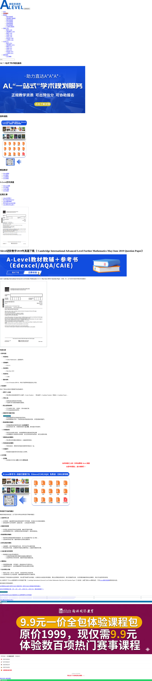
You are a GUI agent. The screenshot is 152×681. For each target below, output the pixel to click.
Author (10, 595)
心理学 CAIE (9, 40)
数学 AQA (9, 43)
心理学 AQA (9, 53)
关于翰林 (8, 56)
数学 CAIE (9, 30)
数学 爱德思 (9, 16)
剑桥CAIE (6, 28)
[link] (76, 680)
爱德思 (5, 15)
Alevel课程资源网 (105, 580)
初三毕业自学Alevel (8, 199)
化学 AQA (9, 50)
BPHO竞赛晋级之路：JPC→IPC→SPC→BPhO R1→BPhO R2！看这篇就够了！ (22, 589)
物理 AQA (9, 46)
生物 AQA (9, 48)
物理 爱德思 (9, 20)
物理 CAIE (9, 33)
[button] (76, 601)
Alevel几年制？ (7, 198)
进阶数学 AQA (10, 45)
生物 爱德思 (9, 23)
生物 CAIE (9, 35)
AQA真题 (6, 187)
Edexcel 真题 (6, 185)
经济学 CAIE (9, 38)
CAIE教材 (6, 176)
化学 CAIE (9, 36)
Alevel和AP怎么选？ (8, 204)
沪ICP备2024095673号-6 (6, 600)
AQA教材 (6, 175)
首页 (4, 11)
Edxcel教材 (6, 173)
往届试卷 (14, 595)
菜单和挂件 (26, 8)
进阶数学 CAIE (10, 31)
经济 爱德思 (9, 25)
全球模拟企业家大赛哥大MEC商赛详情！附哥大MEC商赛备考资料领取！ (20, 586)
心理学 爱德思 (10, 26)
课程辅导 (5, 55)
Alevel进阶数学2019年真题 (24, 595)
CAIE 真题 (6, 189)
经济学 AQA (9, 51)
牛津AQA (6, 41)
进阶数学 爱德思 (11, 18)
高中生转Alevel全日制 (9, 203)
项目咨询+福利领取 (5, 678)
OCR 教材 (6, 178)
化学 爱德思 (9, 21)
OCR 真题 (6, 190)
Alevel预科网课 (7, 201)
